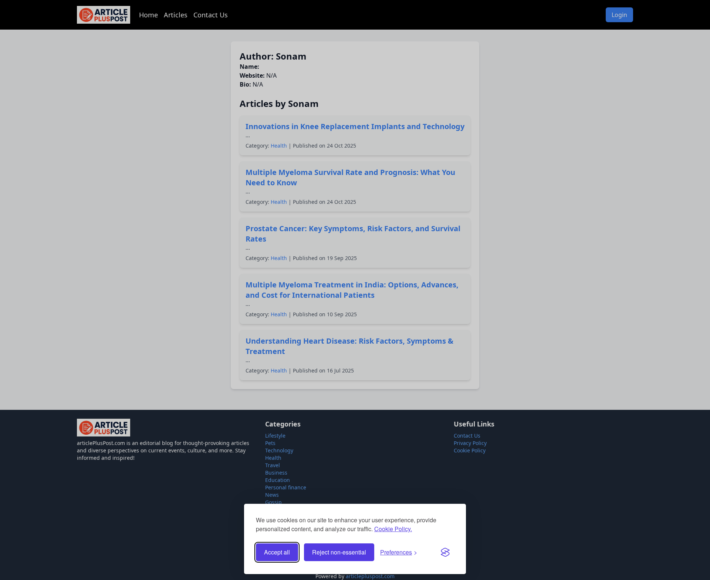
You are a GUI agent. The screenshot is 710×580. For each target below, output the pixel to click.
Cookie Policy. (393, 529)
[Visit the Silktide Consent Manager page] (445, 552)
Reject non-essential (339, 552)
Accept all (277, 552)
